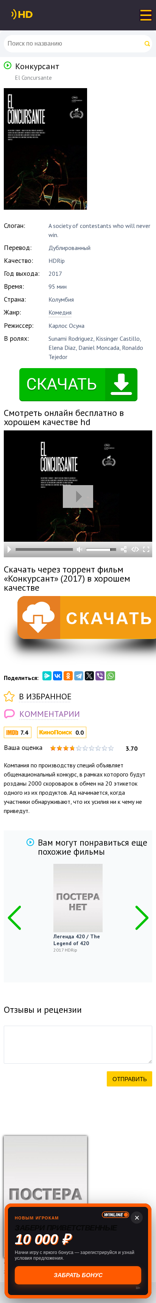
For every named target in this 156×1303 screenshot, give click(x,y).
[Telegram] (78, 675)
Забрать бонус (78, 1275)
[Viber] (100, 675)
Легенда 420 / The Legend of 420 (76, 940)
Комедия (60, 312)
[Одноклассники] (68, 675)
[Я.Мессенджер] (46, 675)
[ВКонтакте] (57, 675)
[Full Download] (34, 14)
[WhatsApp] (110, 675)
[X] (89, 675)
